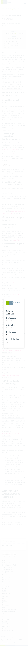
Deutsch (8, 313)
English (12, 313)
